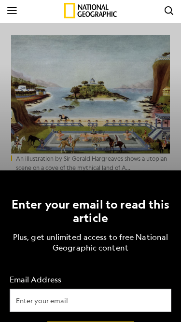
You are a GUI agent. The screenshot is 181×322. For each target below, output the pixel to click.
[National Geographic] (90, 10)
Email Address (35, 279)
